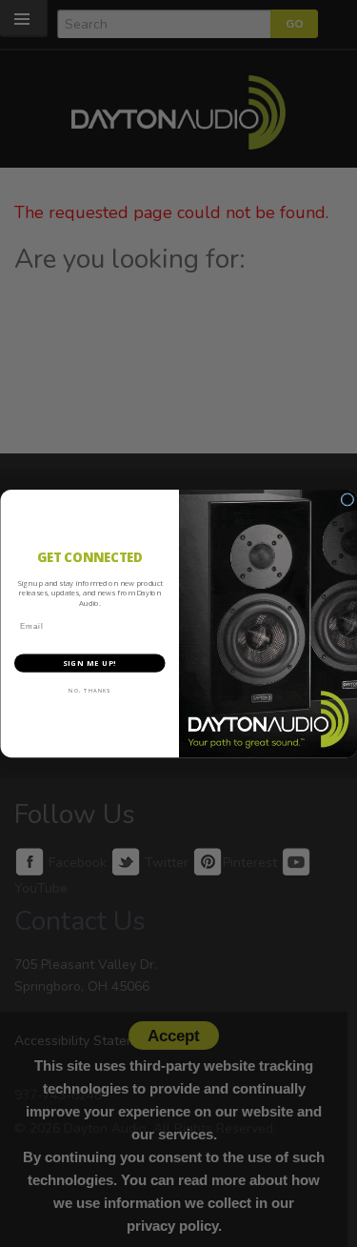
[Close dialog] (347, 500)
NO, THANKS (89, 690)
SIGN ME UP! (89, 663)
